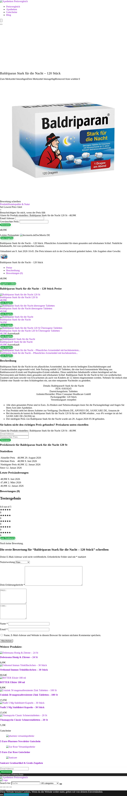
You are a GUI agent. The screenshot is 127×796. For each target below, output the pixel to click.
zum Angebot (6, 303)
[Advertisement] (63, 48)
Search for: (5, 783)
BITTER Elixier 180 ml (12, 682)
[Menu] (1, 20)
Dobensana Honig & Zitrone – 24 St (19, 657)
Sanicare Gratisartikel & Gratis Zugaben (21, 763)
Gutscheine (11, 12)
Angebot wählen (8, 283)
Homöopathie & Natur (19, 204)
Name (4, 623)
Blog (8, 15)
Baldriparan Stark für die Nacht (15, 319)
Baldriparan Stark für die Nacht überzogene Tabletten (26, 308)
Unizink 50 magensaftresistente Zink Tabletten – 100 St (29, 694)
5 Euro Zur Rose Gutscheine (15, 752)
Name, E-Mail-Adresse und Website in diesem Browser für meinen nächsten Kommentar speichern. (52, 635)
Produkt (4, 204)
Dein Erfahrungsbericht (12, 585)
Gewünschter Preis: (9, 221)
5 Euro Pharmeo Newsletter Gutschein (20, 741)
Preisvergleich (13, 6)
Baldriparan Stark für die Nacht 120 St (19, 297)
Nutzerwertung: (7, 562)
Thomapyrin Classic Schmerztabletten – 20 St (24, 720)
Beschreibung (13, 270)
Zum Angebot (7, 238)
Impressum (5, 774)
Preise (9, 267)
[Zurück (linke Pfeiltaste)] (1, 789)
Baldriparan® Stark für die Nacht (16, 342)
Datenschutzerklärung (18, 794)
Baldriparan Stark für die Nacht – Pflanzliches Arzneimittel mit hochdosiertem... (39, 353)
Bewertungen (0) (14, 273)
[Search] (1, 24)
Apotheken (11, 9)
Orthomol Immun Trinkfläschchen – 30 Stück (24, 669)
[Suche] (60, 783)
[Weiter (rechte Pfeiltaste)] (4, 789)
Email (4, 629)
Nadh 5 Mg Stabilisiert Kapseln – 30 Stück (22, 707)
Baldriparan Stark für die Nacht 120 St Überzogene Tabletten (30, 330)
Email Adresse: (7, 218)
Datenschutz (17, 774)
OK (6, 794)
